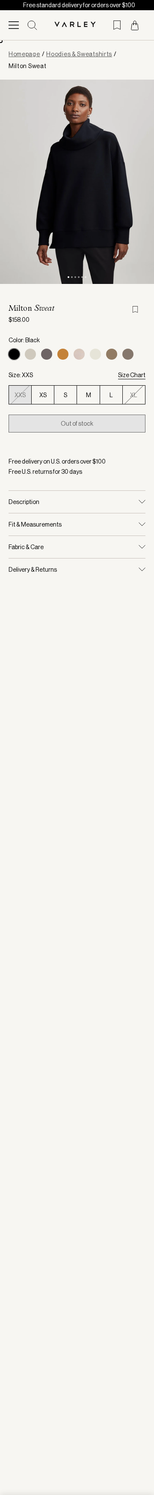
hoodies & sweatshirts (79, 54)
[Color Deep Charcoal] (46, 354)
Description (24, 501)
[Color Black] (14, 354)
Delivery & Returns (33, 569)
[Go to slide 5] (82, 277)
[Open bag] (135, 25)
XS (43, 395)
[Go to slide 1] (68, 277)
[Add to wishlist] (138, 309)
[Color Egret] (30, 354)
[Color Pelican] (95, 354)
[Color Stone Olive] (111, 354)
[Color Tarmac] (127, 354)
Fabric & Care (26, 547)
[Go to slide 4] (79, 277)
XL (133, 395)
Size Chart (131, 375)
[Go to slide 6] (85, 277)
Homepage (24, 54)
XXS (20, 395)
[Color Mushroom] (79, 354)
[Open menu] (14, 25)
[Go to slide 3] (75, 277)
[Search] (32, 25)
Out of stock (77, 423)
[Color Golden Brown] (62, 354)
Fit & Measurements (35, 524)
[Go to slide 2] (72, 277)
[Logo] (77, 25)
